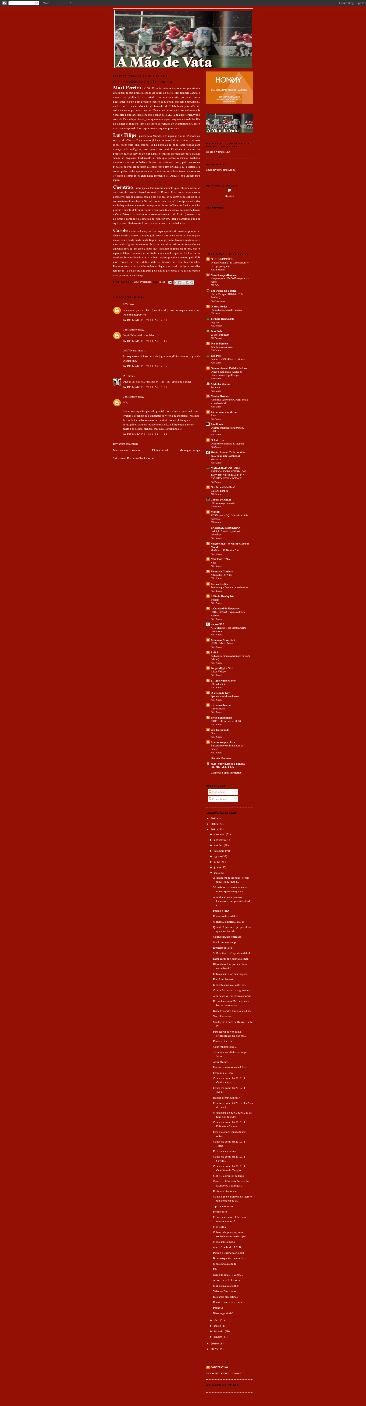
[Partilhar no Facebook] (188, 282)
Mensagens (218, 792)
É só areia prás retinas (225, 1297)
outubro (219, 845)
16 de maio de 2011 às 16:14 (145, 434)
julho (217, 862)
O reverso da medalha (225, 916)
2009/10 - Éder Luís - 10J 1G (226, 721)
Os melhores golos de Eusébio (226, 309)
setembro (219, 851)
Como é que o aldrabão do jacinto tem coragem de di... (232, 1199)
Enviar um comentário (126, 444)
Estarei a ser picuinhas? (226, 1097)
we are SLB (218, 624)
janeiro (218, 1337)
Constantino (130, 329)
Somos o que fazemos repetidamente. (229, 587)
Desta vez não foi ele (225, 1191)
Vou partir (216, 459)
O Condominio (218, 684)
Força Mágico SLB (222, 668)
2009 (214, 1349)
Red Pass (216, 356)
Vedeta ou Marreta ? (223, 640)
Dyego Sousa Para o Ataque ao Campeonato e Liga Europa (226, 373)
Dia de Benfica (219, 343)
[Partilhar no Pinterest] (192, 282)
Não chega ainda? (223, 1313)
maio (217, 873)
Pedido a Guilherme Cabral (228, 1253)
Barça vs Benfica (219, 490)
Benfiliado (217, 424)
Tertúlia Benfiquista (222, 319)
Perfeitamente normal (225, 1151)
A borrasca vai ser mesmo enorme (232, 996)
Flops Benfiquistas (221, 717)
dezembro (220, 834)
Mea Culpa (219, 1227)
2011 (214, 829)
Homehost (229, 195)
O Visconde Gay (220, 693)
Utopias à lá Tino (223, 1073)
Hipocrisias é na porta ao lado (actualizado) (230, 966)
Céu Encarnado (220, 730)
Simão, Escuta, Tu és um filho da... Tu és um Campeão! (228, 454)
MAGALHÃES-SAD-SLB (226, 468)
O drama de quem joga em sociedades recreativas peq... (230, 1234)
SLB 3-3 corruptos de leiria (228, 1176)
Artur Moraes (220, 1062)
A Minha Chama (220, 384)
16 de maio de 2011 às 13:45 (145, 341)
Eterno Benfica (220, 584)
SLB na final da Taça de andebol (231, 953)
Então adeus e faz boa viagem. (230, 974)
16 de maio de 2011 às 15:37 (145, 387)
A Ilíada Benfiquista (222, 596)
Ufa (215, 1269)
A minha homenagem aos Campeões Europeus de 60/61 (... (231, 901)
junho (218, 867)
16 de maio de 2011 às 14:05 (145, 366)
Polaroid (218, 1308)
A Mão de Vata (183, 15)
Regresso (215, 322)
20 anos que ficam (220, 334)
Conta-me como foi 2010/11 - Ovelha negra (230, 1080)
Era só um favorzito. (224, 979)
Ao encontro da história (226, 1280)
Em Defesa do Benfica (224, 290)
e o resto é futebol (221, 705)
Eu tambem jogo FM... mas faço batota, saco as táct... (231, 1003)
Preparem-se (220, 1211)
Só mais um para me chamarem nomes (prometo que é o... (230, 889)
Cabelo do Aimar (221, 499)
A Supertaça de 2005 (221, 574)
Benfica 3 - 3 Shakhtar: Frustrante (228, 359)
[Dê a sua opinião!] (179, 282)
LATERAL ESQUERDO (225, 527)
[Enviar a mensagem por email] (175, 282)
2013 (214, 818)
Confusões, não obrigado (227, 936)
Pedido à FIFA (221, 910)
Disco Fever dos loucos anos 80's (232, 1011)
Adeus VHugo (218, 671)
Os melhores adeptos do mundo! (227, 443)
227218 (215, 512)
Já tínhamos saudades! (222, 346)
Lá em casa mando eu (224, 412)
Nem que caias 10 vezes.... (228, 1275)
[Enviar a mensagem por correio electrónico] (170, 282)
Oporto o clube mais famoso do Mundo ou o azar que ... (231, 1183)
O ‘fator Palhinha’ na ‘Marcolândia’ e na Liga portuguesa (229, 264)
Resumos (215, 387)
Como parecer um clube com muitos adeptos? (229, 1219)
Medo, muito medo (224, 1242)
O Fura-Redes (219, 306)
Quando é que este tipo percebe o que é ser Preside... (232, 929)
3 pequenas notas (223, 1206)
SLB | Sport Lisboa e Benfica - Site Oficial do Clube (228, 765)
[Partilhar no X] (184, 282)
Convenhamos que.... (225, 1046)
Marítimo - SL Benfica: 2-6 (224, 550)
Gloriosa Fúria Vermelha (226, 772)
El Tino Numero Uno (218, 152)
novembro (220, 840)
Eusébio (215, 599)
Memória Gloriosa (222, 571)
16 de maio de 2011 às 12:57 (145, 320)
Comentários (219, 799)
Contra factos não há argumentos (232, 990)
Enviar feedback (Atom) (140, 458)
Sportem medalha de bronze (225, 696)
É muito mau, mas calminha (229, 1302)
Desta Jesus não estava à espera (230, 958)
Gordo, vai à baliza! (223, 487)
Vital (213, 562)
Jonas (213, 415)
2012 (214, 824)
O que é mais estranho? (226, 1286)
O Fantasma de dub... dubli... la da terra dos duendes (232, 1115)
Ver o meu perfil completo (225, 1373)
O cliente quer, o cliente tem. (229, 985)
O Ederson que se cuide (223, 503)
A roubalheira (218, 708)
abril (217, 1320)
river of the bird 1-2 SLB (227, 1247)
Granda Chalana (221, 758)
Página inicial (160, 450)
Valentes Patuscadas (224, 1291)
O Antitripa (218, 440)
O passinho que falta (224, 1264)
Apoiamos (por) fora (223, 742)
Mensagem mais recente (126, 450)
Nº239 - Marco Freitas (222, 643)
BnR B (215, 652)
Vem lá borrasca (222, 1016)
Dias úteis (216, 331)
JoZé (125, 304)
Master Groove (220, 396)
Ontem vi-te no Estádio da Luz (229, 368)
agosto (218, 856)
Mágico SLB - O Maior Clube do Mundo (230, 545)
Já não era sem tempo (225, 942)
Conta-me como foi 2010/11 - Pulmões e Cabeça (230, 1124)
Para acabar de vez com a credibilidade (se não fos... (229, 1034)
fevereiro (219, 1331)
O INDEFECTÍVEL (222, 259)
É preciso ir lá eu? (223, 947)
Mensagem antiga (190, 450)
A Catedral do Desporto (225, 608)
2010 (214, 1343)
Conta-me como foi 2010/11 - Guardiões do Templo (230, 1168)
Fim (213, 733)
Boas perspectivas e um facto (229, 1258)
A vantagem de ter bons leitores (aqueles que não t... (231, 880)
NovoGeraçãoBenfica (223, 275)
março (218, 1326)
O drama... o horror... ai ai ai (228, 921)
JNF (125, 376)
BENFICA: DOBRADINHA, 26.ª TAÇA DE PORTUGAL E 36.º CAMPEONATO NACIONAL (228, 475)
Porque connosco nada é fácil (230, 1067)
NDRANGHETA (220, 559)
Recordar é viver (222, 1041)
